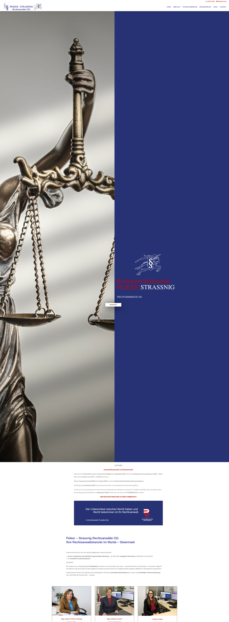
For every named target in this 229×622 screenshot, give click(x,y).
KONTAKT (113, 304)
